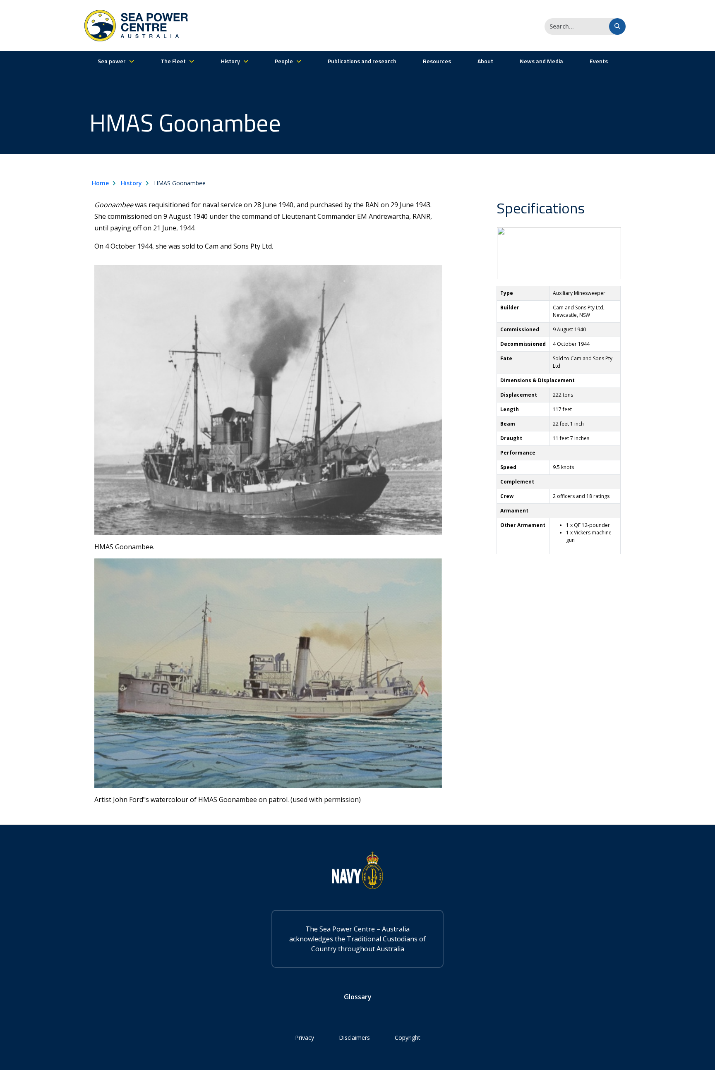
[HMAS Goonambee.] (268, 399)
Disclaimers (354, 1037)
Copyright (407, 1037)
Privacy (304, 1037)
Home (100, 183)
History (131, 183)
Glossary (358, 996)
